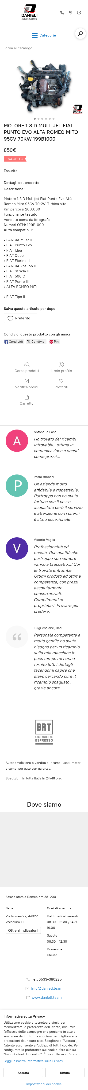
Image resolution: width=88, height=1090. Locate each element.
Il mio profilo (61, 371)
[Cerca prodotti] (80, 33)
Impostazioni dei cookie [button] (44, 1084)
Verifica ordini (26, 387)
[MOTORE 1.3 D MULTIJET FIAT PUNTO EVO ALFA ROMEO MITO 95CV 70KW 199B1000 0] (44, 85)
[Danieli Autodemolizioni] (29, 12)
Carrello (27, 403)
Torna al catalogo (18, 48)
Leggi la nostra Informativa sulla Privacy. (34, 1061)
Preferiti (61, 387)
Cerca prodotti (27, 371)
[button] (20, 318)
